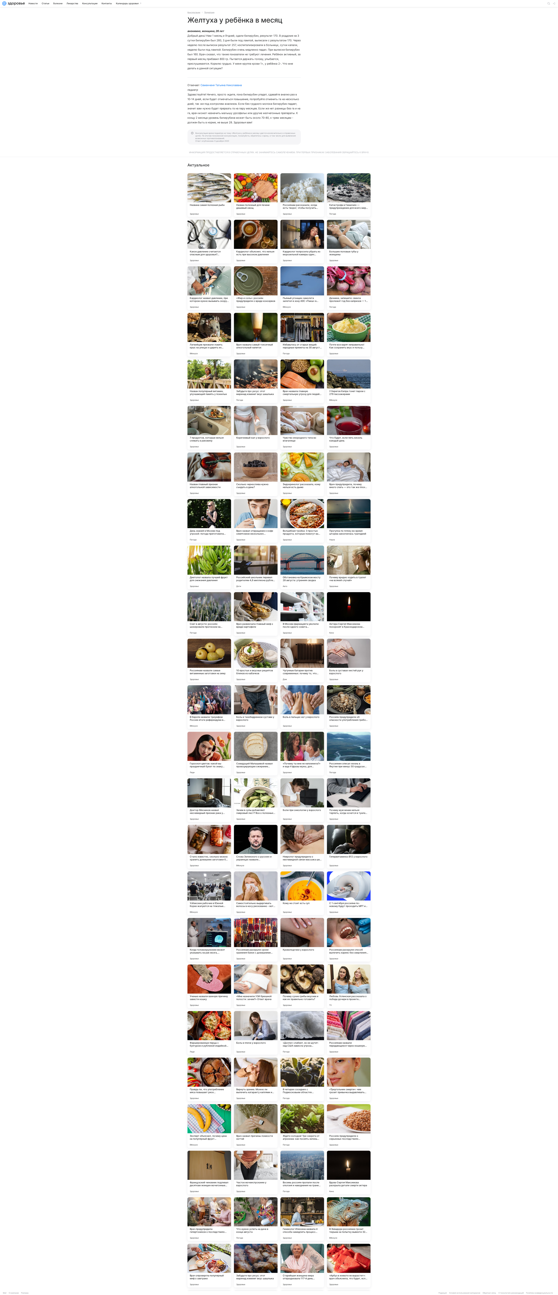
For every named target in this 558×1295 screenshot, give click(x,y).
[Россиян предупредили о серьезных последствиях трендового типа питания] (349, 1126)
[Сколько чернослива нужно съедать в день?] (256, 474)
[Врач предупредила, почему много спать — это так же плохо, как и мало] (349, 474)
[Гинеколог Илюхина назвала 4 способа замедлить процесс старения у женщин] (302, 1219)
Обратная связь (489, 1293)
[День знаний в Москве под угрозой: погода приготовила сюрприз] (209, 521)
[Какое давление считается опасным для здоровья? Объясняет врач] (209, 241)
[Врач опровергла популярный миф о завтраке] (209, 1265)
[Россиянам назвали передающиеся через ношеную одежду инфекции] (349, 1033)
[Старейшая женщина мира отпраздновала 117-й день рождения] (302, 1265)
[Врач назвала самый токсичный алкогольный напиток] (256, 335)
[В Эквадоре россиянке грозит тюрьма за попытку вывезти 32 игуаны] (349, 1219)
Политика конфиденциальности (539, 1293)
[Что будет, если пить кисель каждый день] (349, 428)
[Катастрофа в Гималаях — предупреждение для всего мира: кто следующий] (349, 195)
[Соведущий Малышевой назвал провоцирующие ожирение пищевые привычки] (256, 753)
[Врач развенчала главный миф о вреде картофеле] (256, 614)
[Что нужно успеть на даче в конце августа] (256, 1219)
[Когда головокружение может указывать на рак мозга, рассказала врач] (209, 940)
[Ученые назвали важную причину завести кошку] (209, 986)
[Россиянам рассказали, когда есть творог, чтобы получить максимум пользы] (302, 195)
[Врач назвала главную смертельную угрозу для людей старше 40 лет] (302, 381)
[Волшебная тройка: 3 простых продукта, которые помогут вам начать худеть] (302, 521)
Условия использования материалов (464, 1293)
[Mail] (4, 3)
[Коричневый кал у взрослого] (256, 428)
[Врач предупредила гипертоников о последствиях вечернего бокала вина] (209, 1219)
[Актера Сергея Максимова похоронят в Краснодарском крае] (349, 614)
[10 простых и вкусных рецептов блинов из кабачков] (256, 660)
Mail (4, 1293)
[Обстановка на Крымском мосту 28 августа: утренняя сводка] (302, 567)
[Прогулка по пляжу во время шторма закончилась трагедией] (349, 521)
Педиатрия (209, 12)
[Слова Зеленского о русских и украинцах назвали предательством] (256, 847)
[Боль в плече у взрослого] (256, 1033)
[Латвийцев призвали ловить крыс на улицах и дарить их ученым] (209, 335)
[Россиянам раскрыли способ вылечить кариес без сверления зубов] (349, 940)
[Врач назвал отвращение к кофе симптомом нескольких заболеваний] (256, 521)
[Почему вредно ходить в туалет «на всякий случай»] (349, 567)
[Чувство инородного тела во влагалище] (302, 428)
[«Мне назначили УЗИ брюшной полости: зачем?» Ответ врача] (256, 986)
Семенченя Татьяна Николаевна (221, 85)
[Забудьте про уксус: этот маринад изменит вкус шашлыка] (256, 381)
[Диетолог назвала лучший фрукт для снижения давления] (209, 567)
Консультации (193, 12)
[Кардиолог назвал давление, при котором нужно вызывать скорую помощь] (209, 288)
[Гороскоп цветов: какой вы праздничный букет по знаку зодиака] (209, 753)
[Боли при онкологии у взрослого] (302, 800)
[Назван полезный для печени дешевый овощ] (256, 195)
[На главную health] (15, 3)
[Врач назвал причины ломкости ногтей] (256, 1126)
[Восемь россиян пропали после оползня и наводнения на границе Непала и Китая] (302, 1172)
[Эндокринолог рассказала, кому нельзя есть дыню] (302, 474)
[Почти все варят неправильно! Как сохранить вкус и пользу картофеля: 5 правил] (349, 335)
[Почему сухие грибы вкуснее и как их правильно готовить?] (302, 986)
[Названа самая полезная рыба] (209, 195)
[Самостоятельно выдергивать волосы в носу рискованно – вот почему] (256, 893)
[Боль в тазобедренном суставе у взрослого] (256, 707)
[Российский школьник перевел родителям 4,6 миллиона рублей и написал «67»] (256, 567)
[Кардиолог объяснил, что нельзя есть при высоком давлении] (256, 241)
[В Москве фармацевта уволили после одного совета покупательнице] (302, 614)
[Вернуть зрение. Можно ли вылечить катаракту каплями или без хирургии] (256, 1079)
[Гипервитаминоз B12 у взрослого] (349, 847)
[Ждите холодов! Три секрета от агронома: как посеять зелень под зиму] (302, 1126)
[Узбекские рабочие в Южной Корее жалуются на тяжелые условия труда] (209, 893)
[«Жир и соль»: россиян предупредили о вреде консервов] (256, 288)
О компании (14, 1293)
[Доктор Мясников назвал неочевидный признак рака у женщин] (209, 800)
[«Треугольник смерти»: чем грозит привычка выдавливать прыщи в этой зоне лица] (349, 1079)
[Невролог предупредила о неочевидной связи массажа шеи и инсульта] (302, 847)
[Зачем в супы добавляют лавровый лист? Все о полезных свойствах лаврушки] (256, 800)
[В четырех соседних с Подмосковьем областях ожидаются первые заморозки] (302, 1079)
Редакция (443, 1293)
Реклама (24, 1293)
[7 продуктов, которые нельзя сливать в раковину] (209, 428)
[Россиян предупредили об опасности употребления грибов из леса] (349, 707)
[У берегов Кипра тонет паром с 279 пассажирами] (349, 381)
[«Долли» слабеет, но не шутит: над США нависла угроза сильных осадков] (302, 1033)
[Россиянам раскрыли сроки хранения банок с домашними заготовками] (256, 940)
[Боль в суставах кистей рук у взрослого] (349, 660)
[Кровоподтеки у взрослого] (302, 940)
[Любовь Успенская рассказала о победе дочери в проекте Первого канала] (349, 986)
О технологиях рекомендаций (511, 1293)
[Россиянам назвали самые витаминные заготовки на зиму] (209, 660)
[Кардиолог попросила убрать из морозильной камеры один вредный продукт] (302, 241)
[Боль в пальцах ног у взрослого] (302, 707)
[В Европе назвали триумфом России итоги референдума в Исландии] (209, 707)
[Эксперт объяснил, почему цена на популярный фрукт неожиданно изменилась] (209, 1126)
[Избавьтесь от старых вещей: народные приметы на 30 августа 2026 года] (302, 335)
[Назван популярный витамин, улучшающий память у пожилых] (209, 381)
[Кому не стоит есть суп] (302, 893)
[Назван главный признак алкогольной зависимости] (209, 474)
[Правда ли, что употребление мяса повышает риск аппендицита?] (209, 1079)
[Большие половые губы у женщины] (349, 241)
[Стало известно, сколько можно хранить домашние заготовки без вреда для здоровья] (209, 847)
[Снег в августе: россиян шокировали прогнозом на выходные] (209, 614)
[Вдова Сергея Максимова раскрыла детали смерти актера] (349, 1172)
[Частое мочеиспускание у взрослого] (256, 1172)
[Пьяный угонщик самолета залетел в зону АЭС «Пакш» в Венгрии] (302, 288)
